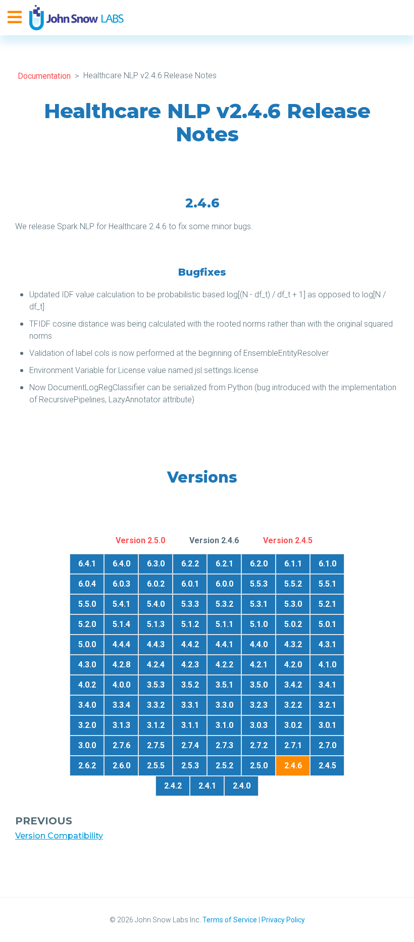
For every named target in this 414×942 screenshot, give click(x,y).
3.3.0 (224, 705)
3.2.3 (259, 705)
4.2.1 (259, 664)
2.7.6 (121, 745)
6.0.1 (190, 584)
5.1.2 (190, 624)
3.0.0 (87, 745)
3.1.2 (156, 725)
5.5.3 (259, 584)
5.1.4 (121, 624)
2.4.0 (241, 786)
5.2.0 (87, 624)
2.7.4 (190, 745)
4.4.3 (156, 644)
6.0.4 (87, 584)
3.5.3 (156, 685)
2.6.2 (87, 765)
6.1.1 (293, 563)
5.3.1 (259, 604)
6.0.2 (156, 584)
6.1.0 (327, 563)
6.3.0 (156, 563)
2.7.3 (224, 745)
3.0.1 (327, 725)
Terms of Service (229, 920)
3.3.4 (121, 705)
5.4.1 (121, 604)
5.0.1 (327, 624)
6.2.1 (224, 563)
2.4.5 (327, 765)
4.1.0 (327, 664)
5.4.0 (156, 604)
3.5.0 (259, 685)
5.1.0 (259, 624)
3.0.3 (259, 725)
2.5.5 (156, 765)
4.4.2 (190, 644)
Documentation (44, 76)
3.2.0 (87, 725)
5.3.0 (293, 604)
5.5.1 (327, 584)
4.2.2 (224, 664)
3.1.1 (190, 725)
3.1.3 (121, 725)
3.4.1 (327, 685)
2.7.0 (327, 745)
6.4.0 (121, 563)
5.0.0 (87, 644)
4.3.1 (327, 644)
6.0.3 (121, 584)
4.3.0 (87, 664)
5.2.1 (327, 604)
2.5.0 (259, 765)
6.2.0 (259, 563)
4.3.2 (293, 644)
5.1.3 (156, 624)
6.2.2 (190, 563)
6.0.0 (224, 584)
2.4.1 (207, 786)
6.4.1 (87, 563)
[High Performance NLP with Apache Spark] (76, 17)
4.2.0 (293, 664)
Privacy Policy (283, 920)
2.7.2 (259, 745)
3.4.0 (87, 705)
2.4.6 (293, 765)
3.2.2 (293, 705)
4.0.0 (121, 685)
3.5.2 (190, 685)
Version (140, 540)
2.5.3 (190, 765)
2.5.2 (224, 765)
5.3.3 (190, 604)
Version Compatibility (59, 836)
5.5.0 (87, 604)
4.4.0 (259, 644)
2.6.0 (121, 765)
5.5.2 (293, 584)
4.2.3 (190, 664)
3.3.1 (190, 705)
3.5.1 (224, 685)
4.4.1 (224, 644)
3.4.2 (293, 685)
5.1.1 (224, 624)
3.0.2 (293, 725)
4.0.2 (87, 685)
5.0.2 (293, 624)
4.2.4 (156, 664)
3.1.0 (224, 725)
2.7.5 (156, 745)
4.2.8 (121, 664)
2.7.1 (293, 745)
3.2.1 (327, 705)
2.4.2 (173, 786)
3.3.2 (156, 705)
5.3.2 (224, 604)
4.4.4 (121, 644)
